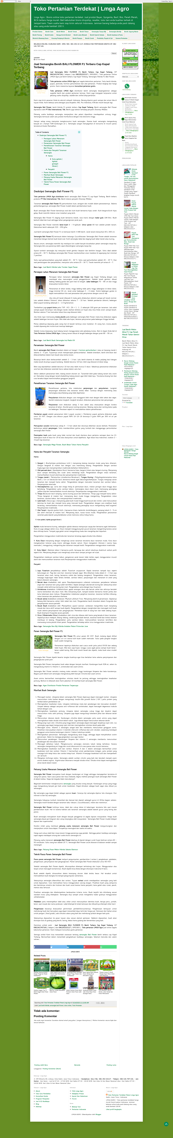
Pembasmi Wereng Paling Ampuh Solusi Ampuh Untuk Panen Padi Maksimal (131, 373)
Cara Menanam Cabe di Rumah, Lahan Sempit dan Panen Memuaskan (106, 991)
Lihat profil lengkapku (114, 1109)
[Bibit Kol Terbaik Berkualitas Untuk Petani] (57, 983)
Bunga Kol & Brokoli (63, 35)
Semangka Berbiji (115, 31)
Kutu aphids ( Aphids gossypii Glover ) (57, 162)
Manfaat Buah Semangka (53, 175)
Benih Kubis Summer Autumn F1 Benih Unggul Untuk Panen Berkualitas (130, 100)
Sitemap (38, 1106)
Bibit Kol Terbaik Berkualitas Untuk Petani (57, 991)
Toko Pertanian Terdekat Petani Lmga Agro (123, 1095)
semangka (67, 783)
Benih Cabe (49, 31)
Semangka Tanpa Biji (99, 31)
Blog (37, 1104)
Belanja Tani (76, 1107)
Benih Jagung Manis (131, 31)
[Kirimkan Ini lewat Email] (97, 1003)
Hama (50, 156)
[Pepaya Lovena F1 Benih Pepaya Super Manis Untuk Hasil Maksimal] (107, 965)
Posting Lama (111, 1065)
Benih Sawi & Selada (97, 35)
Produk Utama (37, 31)
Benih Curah (89, 38)
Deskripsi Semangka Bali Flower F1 (53, 135)
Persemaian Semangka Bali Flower (57, 143)
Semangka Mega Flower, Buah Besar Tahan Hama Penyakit (65, 444)
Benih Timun (84, 31)
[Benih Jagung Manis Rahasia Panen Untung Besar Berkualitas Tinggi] (91, 965)
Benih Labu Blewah (80, 35)
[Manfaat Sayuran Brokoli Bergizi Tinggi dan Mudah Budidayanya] (42, 965)
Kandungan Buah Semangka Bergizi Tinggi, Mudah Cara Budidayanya (74, 973)
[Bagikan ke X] (100, 1003)
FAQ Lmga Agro (77, 1091)
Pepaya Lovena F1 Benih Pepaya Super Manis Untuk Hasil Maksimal (107, 973)
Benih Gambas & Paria (115, 35)
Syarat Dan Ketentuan (80, 1096)
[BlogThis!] (98, 1003)
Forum (74, 1099)
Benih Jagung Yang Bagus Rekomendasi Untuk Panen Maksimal (129, 120)
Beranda (77, 1065)
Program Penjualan (42, 1099)
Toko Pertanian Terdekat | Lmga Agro (81, 9)
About (38, 1091)
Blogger (98, 1114)
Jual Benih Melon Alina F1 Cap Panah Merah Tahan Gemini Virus (130, 333)
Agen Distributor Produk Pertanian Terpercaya (60, 685)
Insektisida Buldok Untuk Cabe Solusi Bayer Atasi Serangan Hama (89, 991)
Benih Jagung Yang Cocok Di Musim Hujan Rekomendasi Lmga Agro (58, 973)
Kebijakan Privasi (78, 1093)
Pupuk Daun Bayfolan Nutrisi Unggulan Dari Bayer (129, 138)
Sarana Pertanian (121, 38)
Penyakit (51, 169)
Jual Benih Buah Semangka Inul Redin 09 (59, 340)
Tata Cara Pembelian (43, 1093)
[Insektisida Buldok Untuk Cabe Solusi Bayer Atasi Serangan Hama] (91, 983)
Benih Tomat (72, 31)
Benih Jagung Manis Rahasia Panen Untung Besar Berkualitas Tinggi (90, 973)
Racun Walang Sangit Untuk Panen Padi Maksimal (131, 363)
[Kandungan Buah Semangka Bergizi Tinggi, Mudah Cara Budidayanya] (75, 965)
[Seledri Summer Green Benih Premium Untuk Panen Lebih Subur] (74, 983)
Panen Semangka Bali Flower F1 (56, 172)
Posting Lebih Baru (41, 1065)
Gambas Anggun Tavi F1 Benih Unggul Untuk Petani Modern (41, 991)
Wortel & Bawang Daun (40, 38)
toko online (67, 1005)
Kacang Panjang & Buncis (61, 38)
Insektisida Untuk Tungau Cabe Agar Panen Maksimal (130, 384)
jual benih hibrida (44, 1005)
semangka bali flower (57, 1005)
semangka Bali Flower (87, 934)
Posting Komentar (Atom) (52, 1068)
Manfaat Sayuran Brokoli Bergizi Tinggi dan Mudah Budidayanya (40, 973)
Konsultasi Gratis (42, 1096)
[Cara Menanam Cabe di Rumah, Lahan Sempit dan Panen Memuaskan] (106, 983)
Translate (129, 402)
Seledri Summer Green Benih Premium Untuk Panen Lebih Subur (74, 991)
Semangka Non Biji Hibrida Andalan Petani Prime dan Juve (65, 626)
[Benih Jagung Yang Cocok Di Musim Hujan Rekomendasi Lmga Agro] (58, 965)
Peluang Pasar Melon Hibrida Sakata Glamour (60, 849)
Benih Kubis (49, 35)
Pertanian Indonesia (79, 1109)
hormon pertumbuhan (87, 350)
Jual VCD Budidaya (42, 1101)
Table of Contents (42, 132)
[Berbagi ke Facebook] (102, 1003)
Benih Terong (37, 35)
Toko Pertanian (77, 1005)
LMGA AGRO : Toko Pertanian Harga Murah (131, 450)
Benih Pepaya (77, 38)
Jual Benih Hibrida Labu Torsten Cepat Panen (60, 267)
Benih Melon (60, 31)
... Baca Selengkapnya (131, 111)
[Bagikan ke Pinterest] (104, 1003)
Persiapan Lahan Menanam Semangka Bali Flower (54, 139)
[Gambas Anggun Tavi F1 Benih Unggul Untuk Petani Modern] (42, 983)
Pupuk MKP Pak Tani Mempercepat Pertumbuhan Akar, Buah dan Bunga (131, 238)
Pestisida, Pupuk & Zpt (105, 38)
